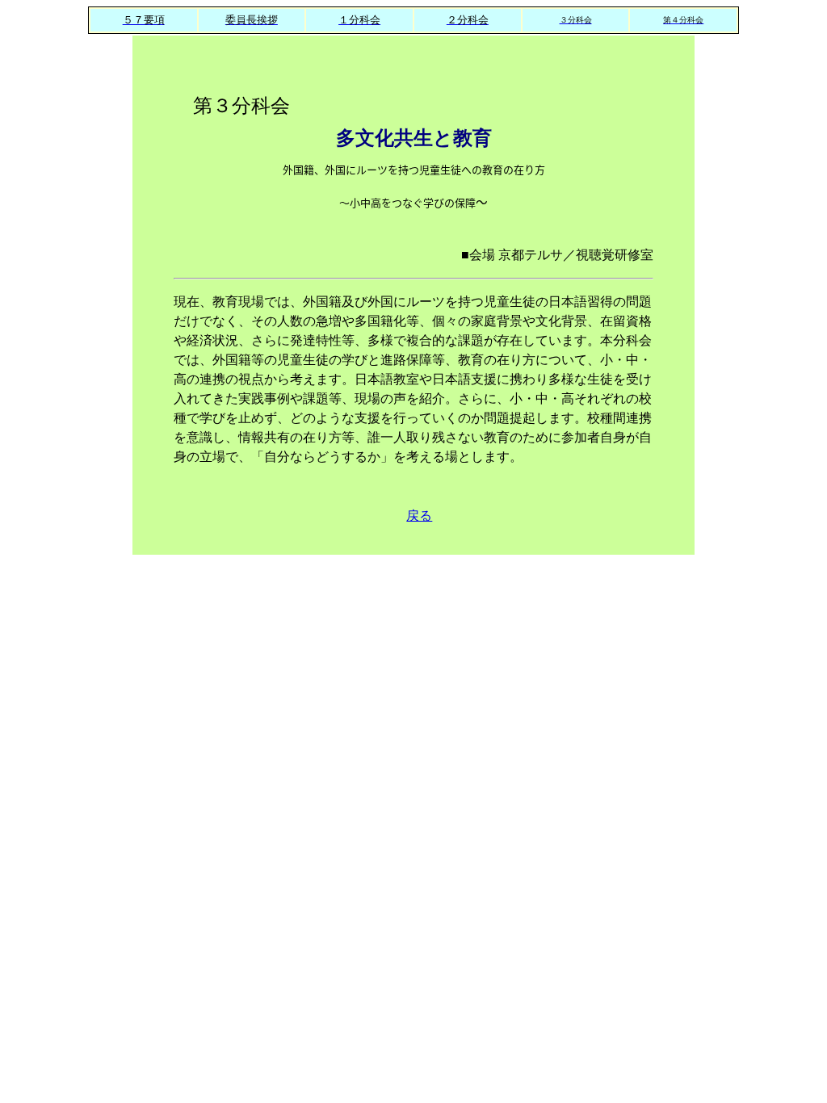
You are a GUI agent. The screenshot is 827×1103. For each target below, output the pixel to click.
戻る (419, 515)
